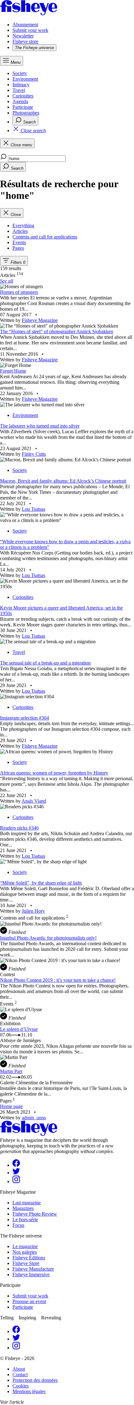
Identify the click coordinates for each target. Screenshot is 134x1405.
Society (19, 73)
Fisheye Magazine (40, 320)
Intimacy (21, 84)
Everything (23, 225)
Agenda (20, 101)
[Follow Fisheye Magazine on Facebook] (16, 1165)
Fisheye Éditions (28, 1257)
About (18, 1369)
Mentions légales (28, 1391)
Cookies (20, 1385)
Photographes (25, 112)
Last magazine (26, 1202)
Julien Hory (33, 911)
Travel (18, 90)
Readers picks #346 (19, 827)
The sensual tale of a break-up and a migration (45, 662)
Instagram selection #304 (24, 717)
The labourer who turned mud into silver (39, 426)
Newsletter (23, 35)
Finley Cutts (34, 454)
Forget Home (13, 371)
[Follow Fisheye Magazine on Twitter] (16, 1172)
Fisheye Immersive (31, 1274)
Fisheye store (25, 41)
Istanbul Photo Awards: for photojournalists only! (48, 938)
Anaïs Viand (34, 801)
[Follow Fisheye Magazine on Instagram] (16, 1181)
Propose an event (29, 1301)
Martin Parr (11, 1071)
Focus (18, 1225)
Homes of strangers (19, 292)
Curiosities (22, 95)
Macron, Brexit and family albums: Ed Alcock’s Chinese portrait (63, 481)
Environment (25, 79)
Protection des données (35, 1380)
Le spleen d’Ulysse (19, 1029)
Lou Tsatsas (33, 509)
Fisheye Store (25, 1263)
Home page (11, 1106)
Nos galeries (24, 1252)
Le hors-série (25, 1219)
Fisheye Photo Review (34, 1214)
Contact (20, 1374)
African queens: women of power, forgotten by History (54, 772)
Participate (22, 107)
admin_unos (34, 1117)
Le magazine (25, 1246)
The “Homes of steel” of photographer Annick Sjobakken (56, 331)
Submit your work (30, 30)
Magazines (23, 1208)
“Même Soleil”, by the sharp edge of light (41, 883)
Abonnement (25, 24)
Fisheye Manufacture (33, 1269)
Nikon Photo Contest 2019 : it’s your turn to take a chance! (58, 980)
